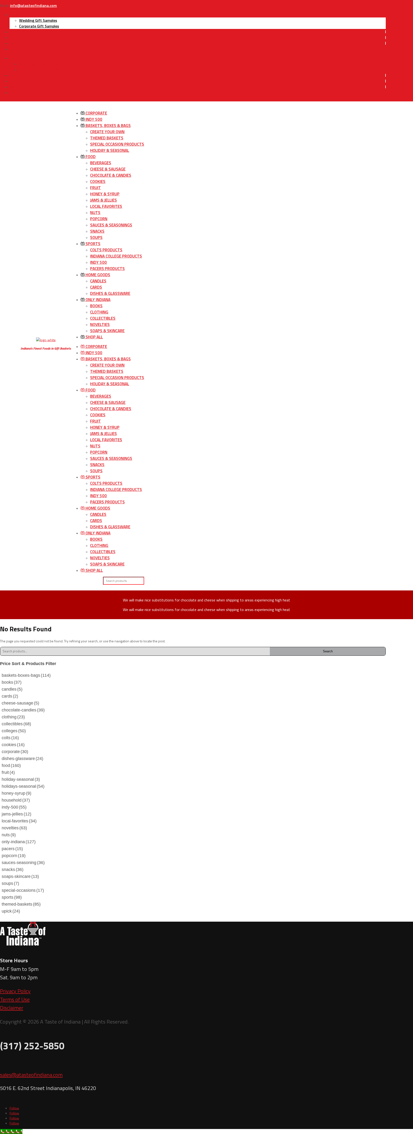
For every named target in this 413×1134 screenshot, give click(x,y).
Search (328, 651)
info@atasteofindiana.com (33, 5)
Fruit (95, 188)
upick (11, 911)
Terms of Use (15, 999)
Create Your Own (107, 132)
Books (96, 306)
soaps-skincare (20, 876)
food (11, 765)
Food (90, 157)
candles (12, 689)
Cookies (97, 181)
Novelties (100, 324)
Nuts (95, 212)
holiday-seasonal (21, 779)
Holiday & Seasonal (109, 150)
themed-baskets (21, 904)
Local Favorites (106, 206)
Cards (96, 287)
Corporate (96, 113)
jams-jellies (16, 814)
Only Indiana (97, 300)
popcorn (14, 855)
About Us (17, 32)
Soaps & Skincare (107, 331)
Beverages (100, 163)
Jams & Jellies (103, 200)
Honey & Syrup (105, 194)
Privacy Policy (15, 991)
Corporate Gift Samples (39, 26)
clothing (13, 717)
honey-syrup (16, 793)
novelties (14, 828)
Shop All (94, 337)
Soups (96, 237)
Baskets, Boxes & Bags (108, 125)
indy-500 (14, 807)
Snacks (97, 231)
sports (12, 897)
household (16, 800)
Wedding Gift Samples (38, 20)
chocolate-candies (23, 710)
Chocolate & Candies (110, 175)
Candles (98, 281)
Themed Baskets (106, 138)
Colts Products (106, 250)
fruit (8, 772)
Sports (92, 244)
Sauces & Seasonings (111, 225)
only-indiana (19, 841)
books (12, 682)
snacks (12, 869)
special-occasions (23, 890)
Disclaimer (11, 1008)
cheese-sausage (20, 703)
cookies (13, 744)
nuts (9, 834)
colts (10, 737)
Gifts (14, 14)
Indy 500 (93, 119)
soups (10, 883)
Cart (14, 49)
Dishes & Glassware (110, 293)
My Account (19, 43)
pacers (12, 848)
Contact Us (19, 37)
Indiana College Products (116, 256)
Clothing (99, 312)
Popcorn (98, 219)
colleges (14, 730)
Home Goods (97, 275)
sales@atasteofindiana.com (31, 1075)
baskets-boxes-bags (26, 675)
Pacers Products (107, 268)
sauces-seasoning (23, 862)
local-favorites (19, 821)
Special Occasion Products (117, 144)
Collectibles (102, 318)
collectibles (16, 723)
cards (10, 696)
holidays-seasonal (23, 786)
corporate (15, 751)
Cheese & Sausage (107, 169)
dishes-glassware (22, 758)
